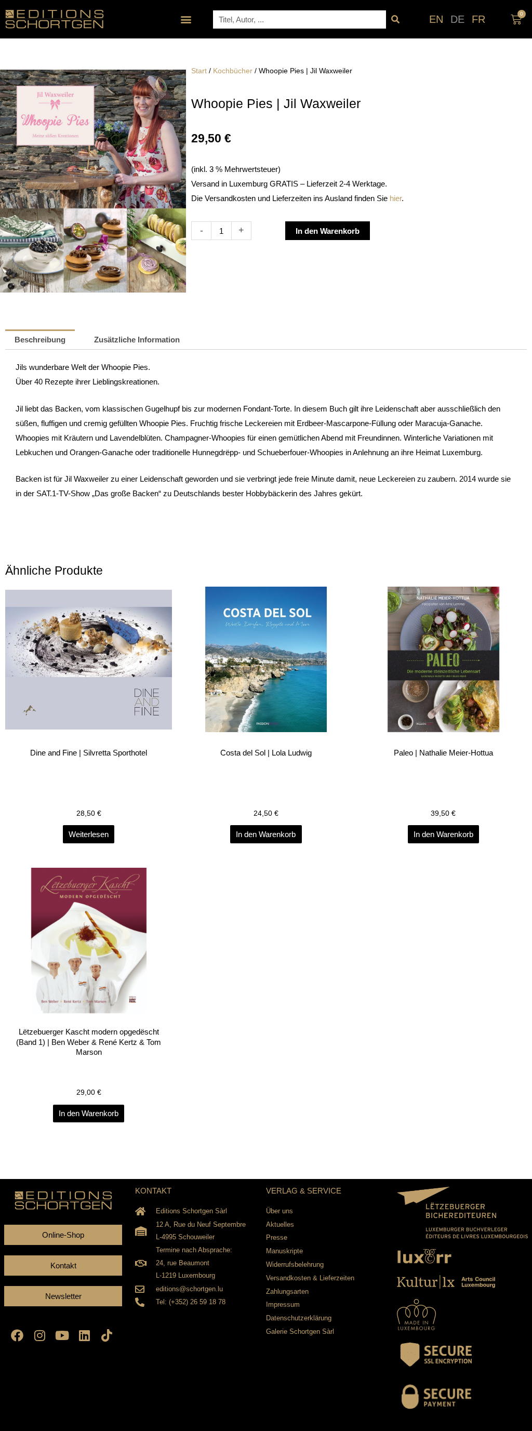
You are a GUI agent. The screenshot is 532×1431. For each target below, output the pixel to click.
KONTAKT (153, 1190)
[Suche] (395, 19)
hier (396, 198)
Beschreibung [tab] (40, 339)
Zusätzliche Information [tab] (137, 339)
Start (199, 71)
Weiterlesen (89, 834)
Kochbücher (232, 71)
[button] (186, 19)
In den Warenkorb (328, 231)
